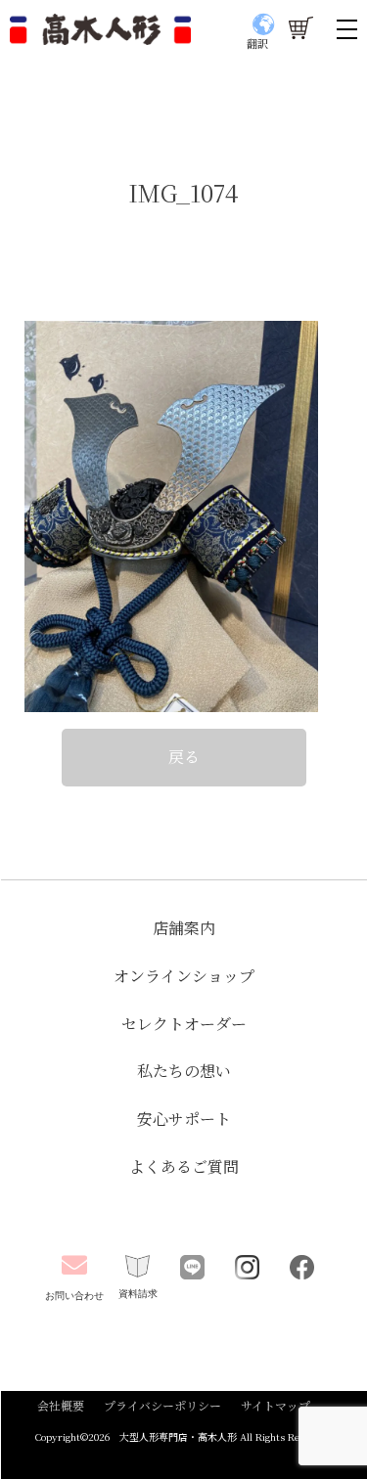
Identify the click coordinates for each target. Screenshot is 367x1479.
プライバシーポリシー (162, 1405)
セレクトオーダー (184, 1023)
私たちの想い (184, 1070)
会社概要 (60, 1405)
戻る (184, 756)
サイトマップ (275, 1405)
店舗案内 (184, 928)
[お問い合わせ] (75, 1265)
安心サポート (184, 1118)
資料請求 (138, 1293)
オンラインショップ (184, 975)
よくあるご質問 (184, 1166)
